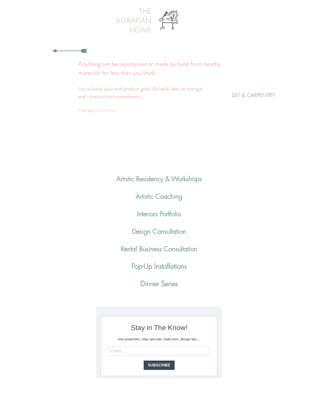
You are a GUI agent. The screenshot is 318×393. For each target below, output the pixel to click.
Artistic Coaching (159, 196)
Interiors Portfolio (159, 213)
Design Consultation (159, 231)
